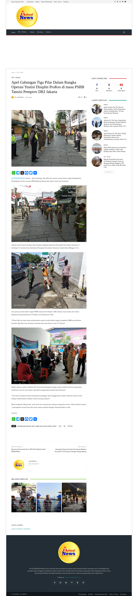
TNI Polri (70, 426)
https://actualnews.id (34, 463)
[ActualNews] (13, 97)
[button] (124, 32)
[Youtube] (125, 1)
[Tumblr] (77, 583)
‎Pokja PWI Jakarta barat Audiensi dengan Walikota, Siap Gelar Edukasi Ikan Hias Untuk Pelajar (115, 149)
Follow (109, 83)
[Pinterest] (72, 583)
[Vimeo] (122, 1)
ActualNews (20, 97)
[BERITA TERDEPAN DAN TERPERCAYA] (26, 16)
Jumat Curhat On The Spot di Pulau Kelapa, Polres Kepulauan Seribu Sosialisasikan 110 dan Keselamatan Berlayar (24, 507)
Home (13, 72)
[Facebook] (115, 1)
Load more (108, 172)
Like (97, 83)
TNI (64, 426)
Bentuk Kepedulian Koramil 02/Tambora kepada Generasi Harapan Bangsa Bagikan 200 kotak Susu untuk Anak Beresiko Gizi (115, 163)
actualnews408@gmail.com (72, 577)
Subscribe (121, 83)
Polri (60, 426)
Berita (23, 501)
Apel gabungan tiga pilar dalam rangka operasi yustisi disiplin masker (36, 426)
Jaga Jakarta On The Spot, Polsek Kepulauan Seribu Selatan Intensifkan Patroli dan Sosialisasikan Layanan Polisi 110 (74, 506)
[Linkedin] (66, 583)
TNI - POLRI (19, 72)
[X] (120, 1)
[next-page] (16, 515)
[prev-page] (12, 515)
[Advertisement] (69, 53)
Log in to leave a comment (20, 529)
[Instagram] (117, 1)
